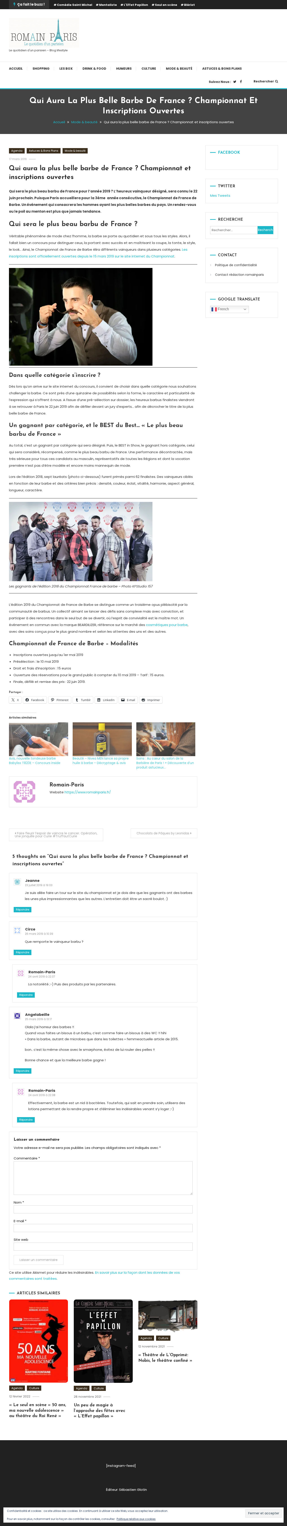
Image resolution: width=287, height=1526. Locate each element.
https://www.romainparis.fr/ (88, 792)
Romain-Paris (67, 785)
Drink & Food (94, 68)
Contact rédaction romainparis (239, 274)
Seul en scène (166, 5)
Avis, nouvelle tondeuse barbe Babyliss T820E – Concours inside (34, 760)
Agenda (16, 151)
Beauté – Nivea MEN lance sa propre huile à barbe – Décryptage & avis (101, 760)
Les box (66, 68)
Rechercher (264, 81)
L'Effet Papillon (136, 5)
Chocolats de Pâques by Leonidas (163, 833)
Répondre (22, 909)
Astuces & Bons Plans (222, 68)
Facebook (229, 153)
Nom (19, 1202)
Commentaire (27, 1158)
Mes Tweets (220, 195)
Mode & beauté (179, 68)
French (223, 309)
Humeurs (124, 68)
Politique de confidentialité (236, 265)
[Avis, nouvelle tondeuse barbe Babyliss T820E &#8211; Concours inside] (38, 739)
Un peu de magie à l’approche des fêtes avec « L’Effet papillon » (99, 1410)
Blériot (189, 5)
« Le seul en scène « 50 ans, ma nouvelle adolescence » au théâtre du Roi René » (37, 1410)
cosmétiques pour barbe (167, 624)
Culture (148, 68)
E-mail (20, 1221)
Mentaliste (108, 5)
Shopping (41, 68)
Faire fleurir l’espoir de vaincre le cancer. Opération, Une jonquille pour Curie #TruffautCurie (56, 834)
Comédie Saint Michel (74, 5)
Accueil (16, 68)
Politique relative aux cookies (136, 1519)
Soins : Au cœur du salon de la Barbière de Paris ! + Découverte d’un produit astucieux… (165, 763)
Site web (21, 1239)
